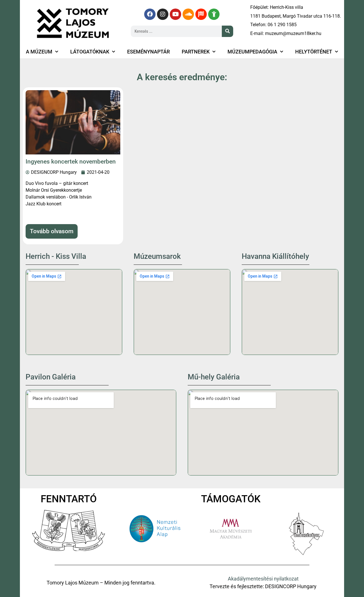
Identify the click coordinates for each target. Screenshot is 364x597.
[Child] (214, 14)
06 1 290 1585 (282, 24)
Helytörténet (313, 52)
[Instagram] (162, 14)
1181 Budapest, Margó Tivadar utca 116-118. (295, 16)
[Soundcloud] (188, 14)
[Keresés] (227, 31)
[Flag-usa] (201, 14)
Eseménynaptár (148, 52)
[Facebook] (150, 14)
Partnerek (196, 52)
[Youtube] (175, 14)
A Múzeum (39, 52)
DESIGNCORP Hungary (291, 586)
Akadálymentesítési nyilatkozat (263, 579)
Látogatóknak (89, 52)
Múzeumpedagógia (252, 52)
